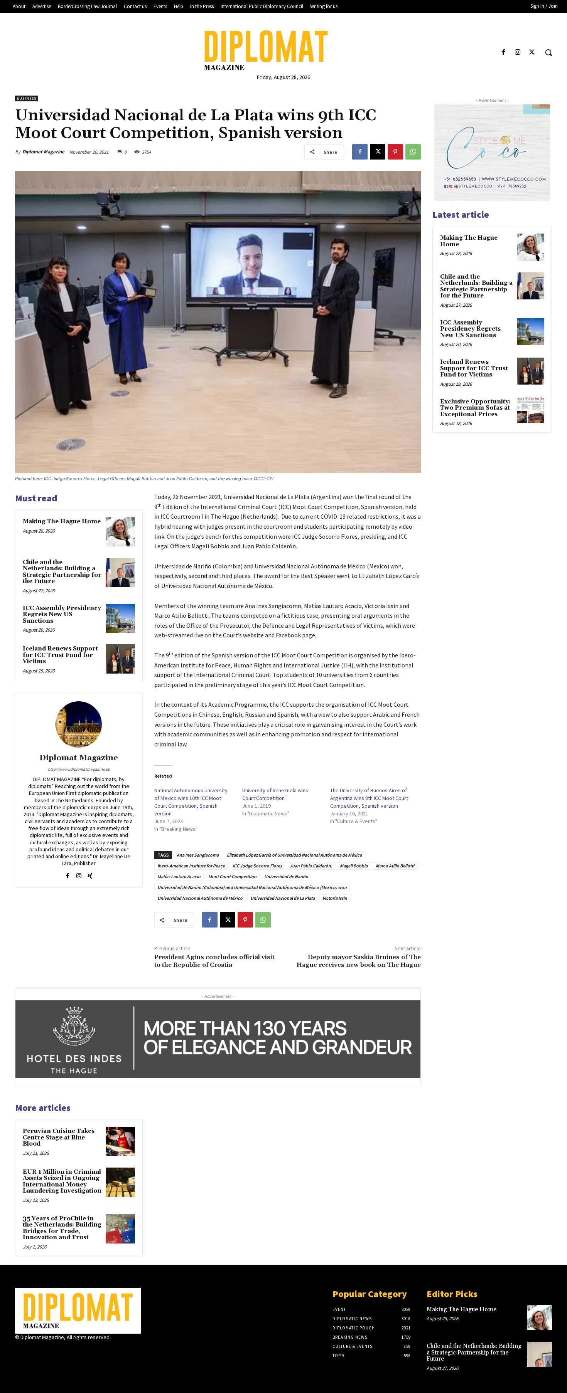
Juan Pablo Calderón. (311, 866)
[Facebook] (503, 52)
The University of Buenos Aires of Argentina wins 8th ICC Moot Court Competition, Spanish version (369, 798)
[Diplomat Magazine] (284, 50)
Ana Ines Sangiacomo (198, 855)
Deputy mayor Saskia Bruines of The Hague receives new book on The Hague (359, 960)
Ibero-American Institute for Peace (191, 866)
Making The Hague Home (62, 521)
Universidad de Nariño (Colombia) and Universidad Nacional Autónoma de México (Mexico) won (252, 887)
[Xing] (90, 874)
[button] (548, 52)
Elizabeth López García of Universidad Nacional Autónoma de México (294, 855)
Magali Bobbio (354, 866)
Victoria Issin (334, 898)
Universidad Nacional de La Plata (282, 898)
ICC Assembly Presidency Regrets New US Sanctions (62, 615)
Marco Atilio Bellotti (395, 866)
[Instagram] (518, 52)
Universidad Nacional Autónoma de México (200, 898)
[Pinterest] (395, 152)
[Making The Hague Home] (120, 531)
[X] (532, 52)
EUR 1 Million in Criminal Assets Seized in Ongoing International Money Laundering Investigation (62, 1181)
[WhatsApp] (413, 152)
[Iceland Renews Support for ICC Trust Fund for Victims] (120, 659)
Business (26, 98)
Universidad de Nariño (286, 876)
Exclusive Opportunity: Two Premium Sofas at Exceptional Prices (475, 408)
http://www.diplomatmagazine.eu (79, 769)
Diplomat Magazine (43, 151)
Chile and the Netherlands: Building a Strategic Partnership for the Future (62, 572)
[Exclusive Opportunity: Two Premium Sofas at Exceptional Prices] (530, 410)
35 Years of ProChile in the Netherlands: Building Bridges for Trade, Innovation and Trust (62, 1228)
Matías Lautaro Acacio (179, 876)
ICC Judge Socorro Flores (257, 866)
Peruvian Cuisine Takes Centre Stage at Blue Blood (58, 1138)
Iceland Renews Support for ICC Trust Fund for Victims (60, 655)
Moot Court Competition (232, 876)
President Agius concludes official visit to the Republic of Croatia (214, 960)
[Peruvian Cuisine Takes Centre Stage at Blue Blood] (120, 1141)
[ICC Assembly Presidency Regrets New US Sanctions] (120, 618)
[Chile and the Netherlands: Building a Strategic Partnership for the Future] (120, 572)
